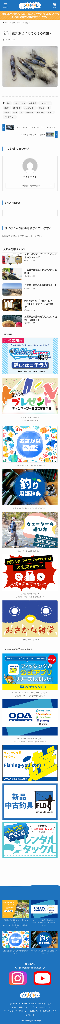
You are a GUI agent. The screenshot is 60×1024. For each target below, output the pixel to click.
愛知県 (41, 107)
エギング (17, 107)
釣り (9, 103)
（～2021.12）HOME (18, 1003)
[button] (5, 5)
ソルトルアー (45, 103)
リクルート (30, 1015)
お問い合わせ (35, 1011)
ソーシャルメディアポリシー (16, 1011)
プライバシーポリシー (41, 1007)
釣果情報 (29, 112)
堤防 (15, 112)
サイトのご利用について (20, 1007)
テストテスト (30, 177)
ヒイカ (50, 112)
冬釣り (7, 112)
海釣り (7, 107)
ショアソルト (29, 107)
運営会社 (32, 1003)
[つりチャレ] (30, 5)
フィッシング (19, 103)
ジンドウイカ (9, 117)
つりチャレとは (44, 1003)
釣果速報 (32, 103)
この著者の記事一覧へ (30, 185)
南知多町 (40, 112)
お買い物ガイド (49, 1011)
